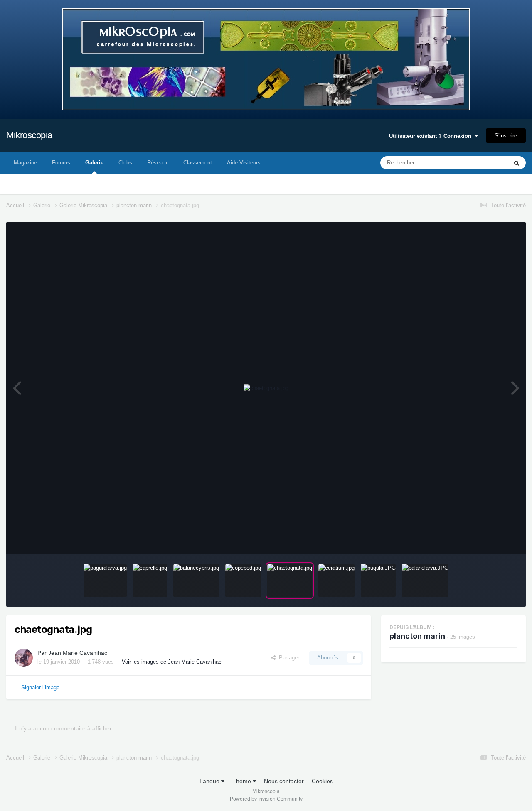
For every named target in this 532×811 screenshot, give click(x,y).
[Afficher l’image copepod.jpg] (243, 580)
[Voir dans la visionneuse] (266, 388)
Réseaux (157, 162)
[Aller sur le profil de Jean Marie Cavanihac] (24, 658)
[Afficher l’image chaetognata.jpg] (289, 580)
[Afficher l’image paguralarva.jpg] (105, 580)
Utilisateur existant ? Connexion (432, 136)
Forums (61, 162)
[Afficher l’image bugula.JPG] (378, 580)
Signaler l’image (40, 687)
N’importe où (481, 163)
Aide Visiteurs (244, 162)
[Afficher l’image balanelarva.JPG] (425, 580)
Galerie (94, 162)
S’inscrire (506, 135)
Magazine (25, 162)
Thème (242, 781)
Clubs (125, 162)
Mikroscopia (29, 135)
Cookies (322, 781)
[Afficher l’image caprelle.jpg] (150, 580)
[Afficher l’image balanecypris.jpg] (196, 580)
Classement (197, 162)
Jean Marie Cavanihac (77, 652)
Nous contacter (284, 781)
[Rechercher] (516, 162)
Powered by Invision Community (266, 799)
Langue (210, 781)
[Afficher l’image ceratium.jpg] (336, 580)
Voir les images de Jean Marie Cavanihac (172, 662)
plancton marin (417, 636)
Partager (287, 657)
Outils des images (485, 539)
